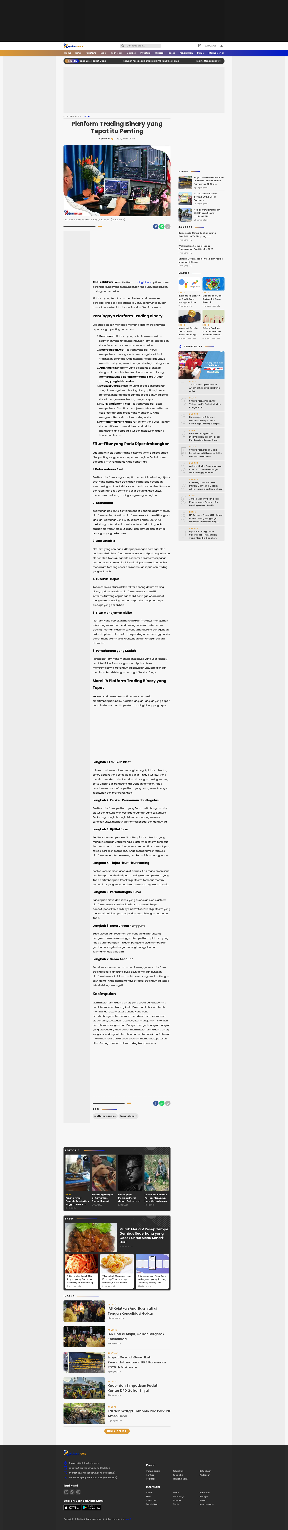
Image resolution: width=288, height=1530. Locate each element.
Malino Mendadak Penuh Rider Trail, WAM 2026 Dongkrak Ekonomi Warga (191, 60)
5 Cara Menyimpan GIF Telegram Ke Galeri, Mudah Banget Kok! (205, 404)
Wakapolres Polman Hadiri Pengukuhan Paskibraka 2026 (195, 247)
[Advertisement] (144, 21)
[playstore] (91, 1509)
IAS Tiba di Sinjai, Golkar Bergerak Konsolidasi (136, 1336)
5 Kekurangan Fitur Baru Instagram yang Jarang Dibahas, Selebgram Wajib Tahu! (152, 1280)
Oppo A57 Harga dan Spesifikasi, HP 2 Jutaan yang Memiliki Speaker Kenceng (203, 536)
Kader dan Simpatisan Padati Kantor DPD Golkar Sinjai (133, 1388)
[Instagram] (78, 1492)
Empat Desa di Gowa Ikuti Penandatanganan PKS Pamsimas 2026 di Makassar (137, 1362)
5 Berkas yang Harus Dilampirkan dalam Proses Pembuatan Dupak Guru (204, 437)
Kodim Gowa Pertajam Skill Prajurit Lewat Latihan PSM (207, 213)
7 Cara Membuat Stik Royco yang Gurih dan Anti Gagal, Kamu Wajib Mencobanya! (81, 1280)
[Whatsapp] (72, 1492)
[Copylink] (167, 226)
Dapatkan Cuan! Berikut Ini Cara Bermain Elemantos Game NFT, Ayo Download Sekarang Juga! (212, 305)
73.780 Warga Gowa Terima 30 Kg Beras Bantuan (205, 197)
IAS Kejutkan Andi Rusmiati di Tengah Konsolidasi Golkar (132, 1311)
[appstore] (72, 1509)
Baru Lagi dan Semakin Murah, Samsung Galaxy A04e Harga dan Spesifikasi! (205, 486)
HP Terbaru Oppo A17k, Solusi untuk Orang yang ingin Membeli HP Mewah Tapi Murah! (205, 520)
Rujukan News (72, 116)
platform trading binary (106, 1116)
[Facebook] (155, 226)
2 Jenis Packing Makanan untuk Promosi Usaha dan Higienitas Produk (211, 335)
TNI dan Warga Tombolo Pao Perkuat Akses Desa (139, 1413)
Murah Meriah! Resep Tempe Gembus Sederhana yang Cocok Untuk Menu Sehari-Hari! (144, 1235)
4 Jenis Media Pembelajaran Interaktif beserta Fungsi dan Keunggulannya (205, 469)
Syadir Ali (104, 138)
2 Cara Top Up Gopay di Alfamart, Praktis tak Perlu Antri (204, 388)
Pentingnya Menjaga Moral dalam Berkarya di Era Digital (129, 1199)
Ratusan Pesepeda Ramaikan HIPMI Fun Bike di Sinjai (107, 60)
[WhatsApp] (161, 226)
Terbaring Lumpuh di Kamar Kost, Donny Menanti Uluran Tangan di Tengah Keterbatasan (103, 1203)
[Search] (123, 46)
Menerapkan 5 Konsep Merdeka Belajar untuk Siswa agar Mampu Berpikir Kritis (205, 422)
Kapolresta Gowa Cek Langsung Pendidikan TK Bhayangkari (197, 235)
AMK (128, 1519)
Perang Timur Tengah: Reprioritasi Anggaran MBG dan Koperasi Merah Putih (77, 1204)
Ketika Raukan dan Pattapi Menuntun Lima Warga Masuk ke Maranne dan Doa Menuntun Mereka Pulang (155, 1203)
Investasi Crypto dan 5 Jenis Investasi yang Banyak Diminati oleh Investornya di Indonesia (188, 336)
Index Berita (117, 1431)
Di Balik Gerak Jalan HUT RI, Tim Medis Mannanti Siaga (200, 260)
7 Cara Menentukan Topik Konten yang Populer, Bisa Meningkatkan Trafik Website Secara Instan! (204, 503)
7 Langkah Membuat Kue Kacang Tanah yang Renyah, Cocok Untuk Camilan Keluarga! (116, 1280)
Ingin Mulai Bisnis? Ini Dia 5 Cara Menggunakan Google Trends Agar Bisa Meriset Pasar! (189, 304)
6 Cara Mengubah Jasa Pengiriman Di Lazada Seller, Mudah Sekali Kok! (205, 453)
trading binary (142, 282)
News (87, 116)
